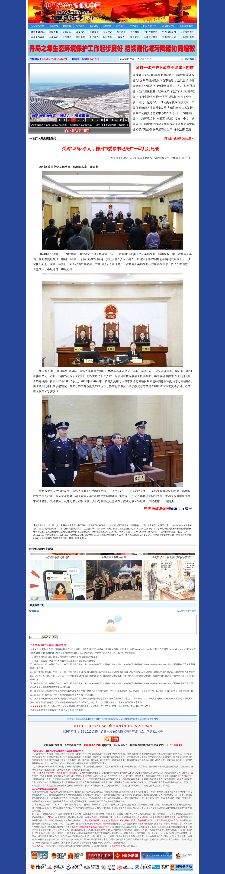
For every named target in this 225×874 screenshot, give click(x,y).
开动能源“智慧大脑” (170, 587)
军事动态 (53, 37)
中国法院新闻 (169, 32)
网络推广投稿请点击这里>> (179, 138)
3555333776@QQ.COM (54, 59)
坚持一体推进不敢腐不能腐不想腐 (165, 67)
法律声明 (93, 719)
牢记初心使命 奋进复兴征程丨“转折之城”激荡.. (111, 124)
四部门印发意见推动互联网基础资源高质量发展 (165, 124)
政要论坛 (80, 32)
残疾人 (121, 37)
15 (126, 120)
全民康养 (94, 37)
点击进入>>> (94, 59)
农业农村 (134, 37)
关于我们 (71, 719)
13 (116, 120)
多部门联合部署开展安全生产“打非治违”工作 (164, 129)
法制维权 (53, 32)
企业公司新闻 (187, 32)
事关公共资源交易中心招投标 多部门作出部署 (164, 113)
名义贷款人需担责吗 (57, 587)
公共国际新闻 (187, 37)
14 (121, 120)
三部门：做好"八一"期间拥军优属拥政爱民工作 (165, 102)
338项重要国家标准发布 (114, 587)
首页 (35, 138)
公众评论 (107, 32)
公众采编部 (82, 719)
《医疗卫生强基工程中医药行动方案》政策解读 (165, 91)
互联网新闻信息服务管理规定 (84, 657)
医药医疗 (107, 37)
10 (102, 120)
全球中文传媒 (57, 10)
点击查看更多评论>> (186, 611)
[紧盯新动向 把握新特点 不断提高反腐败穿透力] (109, 51)
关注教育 (134, 32)
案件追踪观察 (38, 37)
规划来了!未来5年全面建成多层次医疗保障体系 (165, 74)
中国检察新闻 (151, 32)
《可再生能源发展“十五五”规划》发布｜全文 (164, 96)
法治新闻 (67, 37)
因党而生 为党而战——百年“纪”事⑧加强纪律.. (61, 124)
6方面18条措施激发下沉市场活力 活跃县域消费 (165, 80)
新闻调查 (121, 32)
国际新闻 (80, 37)
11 (107, 120)
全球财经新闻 (151, 37)
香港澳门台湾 (169, 37)
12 (111, 120)
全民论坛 (67, 32)
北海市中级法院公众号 (157, 157)
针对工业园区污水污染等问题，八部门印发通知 (165, 85)
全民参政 (94, 32)
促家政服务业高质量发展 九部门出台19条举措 (164, 107)
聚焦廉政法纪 (38, 32)
